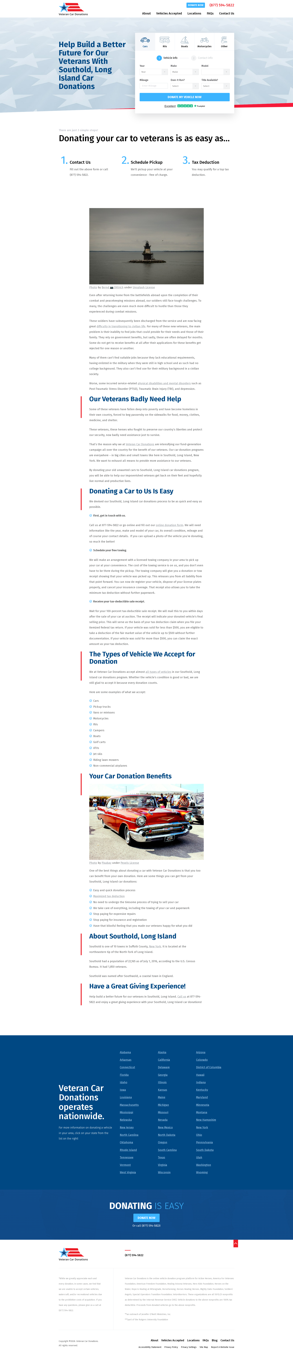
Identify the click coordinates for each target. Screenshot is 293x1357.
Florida (124, 1075)
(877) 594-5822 (222, 5)
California (164, 1060)
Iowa (123, 1090)
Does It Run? (178, 80)
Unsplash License (144, 287)
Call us (181, 996)
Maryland (202, 1097)
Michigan (163, 1105)
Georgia (163, 1075)
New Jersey (127, 1127)
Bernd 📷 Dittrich (112, 287)
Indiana (201, 1082)
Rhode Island (128, 1150)
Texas (161, 1157)
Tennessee (126, 1157)
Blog (214, 1340)
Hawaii (200, 1075)
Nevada (163, 1120)
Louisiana (126, 1097)
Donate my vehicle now (184, 97)
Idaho (123, 1082)
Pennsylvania (204, 1142)
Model (204, 66)
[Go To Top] (235, 1243)
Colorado (202, 1060)
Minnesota (202, 1105)
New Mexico (165, 1127)
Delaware (164, 1067)
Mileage (144, 80)
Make (174, 66)
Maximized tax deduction (109, 896)
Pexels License (130, 863)
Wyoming (202, 1172)
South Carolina (167, 1150)
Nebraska (126, 1120)
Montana (201, 1112)
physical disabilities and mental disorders (164, 383)
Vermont (125, 1165)
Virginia (162, 1165)
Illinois (162, 1082)
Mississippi (126, 1112)
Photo (93, 287)
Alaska (162, 1052)
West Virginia (128, 1172)
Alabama (125, 1052)
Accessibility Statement (150, 1347)
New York (155, 946)
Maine (161, 1097)
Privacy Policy (171, 1347)
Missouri (163, 1112)
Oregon (162, 1142)
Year (142, 66)
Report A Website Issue (222, 1347)
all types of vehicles (158, 672)
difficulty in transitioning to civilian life (121, 326)
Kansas (162, 1090)
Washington (203, 1165)
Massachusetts (129, 1105)
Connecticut (127, 1067)
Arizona (200, 1052)
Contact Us (226, 13)
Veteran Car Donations (140, 444)
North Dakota (166, 1135)
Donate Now (195, 5)
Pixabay (106, 863)
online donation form (169, 525)
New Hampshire (206, 1120)
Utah (199, 1157)
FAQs (210, 13)
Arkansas (125, 1060)
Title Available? (209, 80)
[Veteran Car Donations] (73, 8)
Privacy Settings (189, 1347)
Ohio (199, 1135)
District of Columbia (208, 1067)
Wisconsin (164, 1172)
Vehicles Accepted (169, 13)
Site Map (204, 1347)
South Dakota (205, 1150)
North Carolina (129, 1135)
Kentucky (202, 1090)
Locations (194, 13)
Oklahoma (126, 1142)
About (146, 13)
